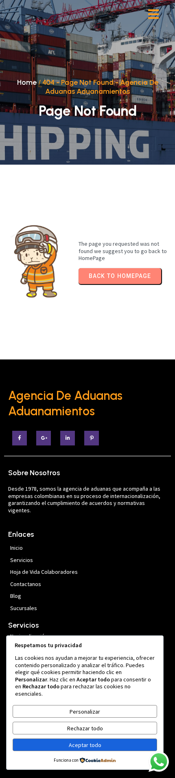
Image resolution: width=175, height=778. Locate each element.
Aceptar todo (85, 745)
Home (27, 82)
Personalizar (85, 711)
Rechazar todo (85, 728)
